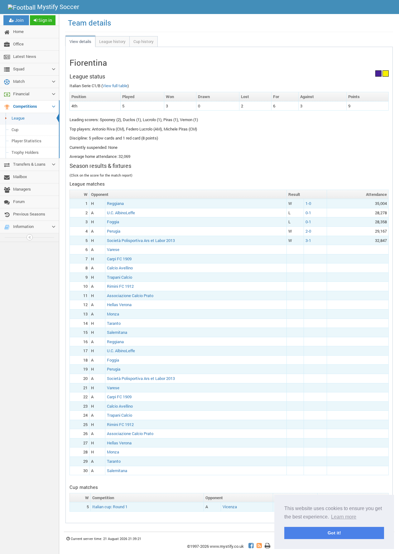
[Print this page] (267, 546)
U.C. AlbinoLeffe (121, 212)
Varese (113, 249)
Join (19, 20)
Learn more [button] (343, 516)
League (18, 118)
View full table (115, 85)
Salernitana (117, 332)
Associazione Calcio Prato (130, 295)
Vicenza (230, 506)
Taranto (114, 323)
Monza (113, 314)
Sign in (44, 20)
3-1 (308, 240)
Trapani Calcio (119, 277)
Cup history (143, 41)
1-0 (308, 203)
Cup (15, 129)
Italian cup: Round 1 (109, 506)
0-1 (308, 212)
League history (112, 41)
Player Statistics (26, 141)
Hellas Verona (119, 304)
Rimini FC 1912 (120, 286)
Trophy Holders (25, 152)
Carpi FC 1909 (119, 259)
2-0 (308, 231)
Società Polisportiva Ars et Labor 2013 (141, 240)
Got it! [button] (334, 532)
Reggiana (115, 203)
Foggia (113, 222)
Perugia (113, 231)
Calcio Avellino (120, 268)
